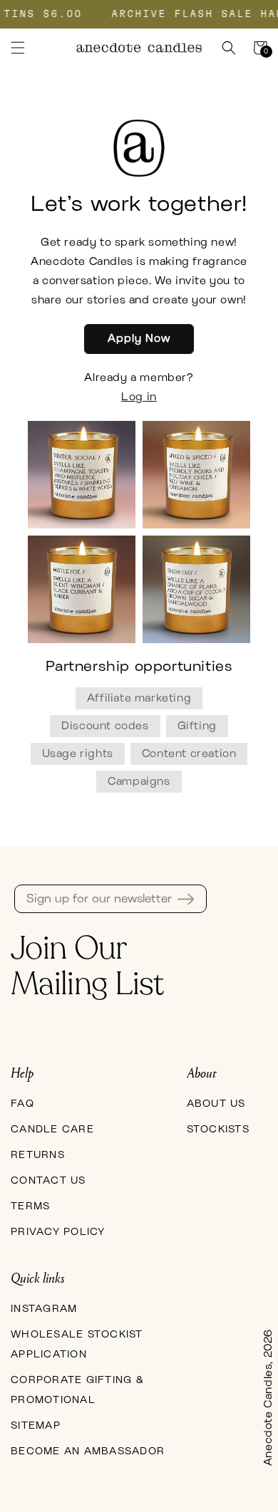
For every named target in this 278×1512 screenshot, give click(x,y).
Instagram (44, 1309)
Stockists (218, 1130)
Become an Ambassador (88, 1451)
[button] (18, 47)
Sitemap (36, 1426)
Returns (38, 1155)
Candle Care (52, 1130)
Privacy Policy (58, 1232)
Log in (139, 397)
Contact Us (48, 1181)
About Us (216, 1104)
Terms (30, 1206)
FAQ (22, 1104)
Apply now (139, 338)
